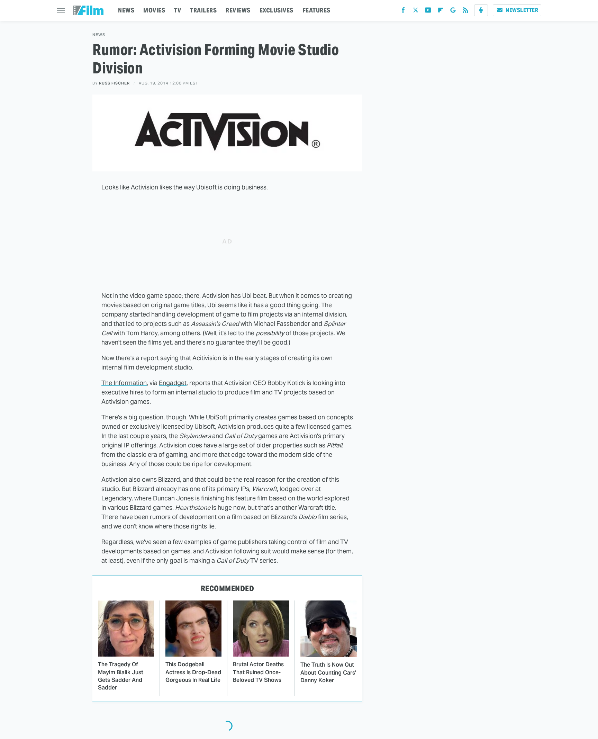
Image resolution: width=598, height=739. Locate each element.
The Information (124, 383)
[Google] (453, 11)
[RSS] (465, 11)
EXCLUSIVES (276, 10)
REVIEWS (238, 10)
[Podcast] (481, 10)
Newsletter (522, 10)
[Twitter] (415, 11)
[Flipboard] (440, 11)
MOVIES (154, 10)
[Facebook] (403, 11)
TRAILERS (203, 10)
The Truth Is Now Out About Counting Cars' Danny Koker (328, 672)
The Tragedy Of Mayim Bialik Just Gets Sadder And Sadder (120, 676)
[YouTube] (428, 11)
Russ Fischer (114, 83)
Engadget (173, 383)
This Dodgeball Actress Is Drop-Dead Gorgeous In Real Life (193, 672)
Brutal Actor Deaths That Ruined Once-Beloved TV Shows (258, 672)
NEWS (126, 10)
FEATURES (316, 10)
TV (177, 10)
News (98, 35)
